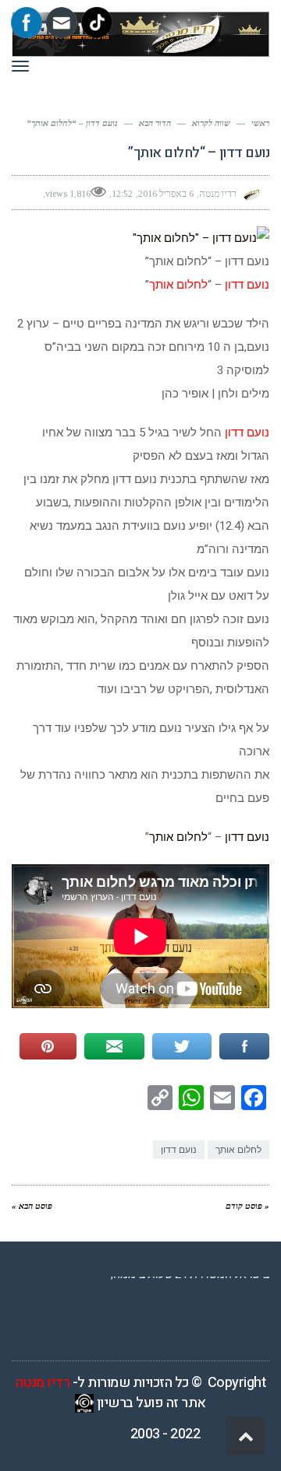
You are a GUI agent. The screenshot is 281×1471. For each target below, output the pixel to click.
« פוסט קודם (247, 1205)
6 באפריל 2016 (166, 193)
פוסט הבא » (32, 1205)
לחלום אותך (178, 837)
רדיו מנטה (43, 1382)
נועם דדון (245, 837)
